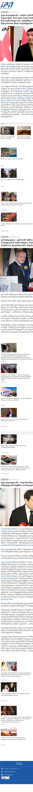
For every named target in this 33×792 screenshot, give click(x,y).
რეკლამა (20, 764)
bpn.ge (2, 405)
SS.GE (3, 123)
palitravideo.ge (4, 210)
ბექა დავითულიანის (8, 549)
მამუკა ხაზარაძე (13, 100)
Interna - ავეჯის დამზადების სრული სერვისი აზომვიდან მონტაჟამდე (13, 446)
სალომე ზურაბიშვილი (9, 529)
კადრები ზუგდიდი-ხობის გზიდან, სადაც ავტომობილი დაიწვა (17, 224)
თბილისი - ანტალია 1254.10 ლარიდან (12, 158)
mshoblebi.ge (4, 700)
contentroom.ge (5, 452)
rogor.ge (3, 745)
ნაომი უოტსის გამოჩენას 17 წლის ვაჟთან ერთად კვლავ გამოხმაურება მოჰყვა (15, 694)
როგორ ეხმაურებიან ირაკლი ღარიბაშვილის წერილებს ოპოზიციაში (14, 420)
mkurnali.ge (4, 680)
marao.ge (3, 724)
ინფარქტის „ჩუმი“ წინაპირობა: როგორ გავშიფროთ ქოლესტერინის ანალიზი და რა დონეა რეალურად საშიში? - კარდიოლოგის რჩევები (16, 674)
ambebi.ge (3, 361)
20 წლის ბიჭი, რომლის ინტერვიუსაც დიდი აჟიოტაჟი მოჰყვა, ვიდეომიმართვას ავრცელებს (16, 203)
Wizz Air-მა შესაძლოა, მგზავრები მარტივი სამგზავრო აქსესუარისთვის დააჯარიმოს (16, 399)
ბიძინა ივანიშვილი (8, 64)
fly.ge (2, 166)
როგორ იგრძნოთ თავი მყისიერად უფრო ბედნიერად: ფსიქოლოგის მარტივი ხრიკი (13, 738)
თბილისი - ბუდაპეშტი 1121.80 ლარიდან (12, 179)
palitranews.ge (4, 426)
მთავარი (19, 763)
